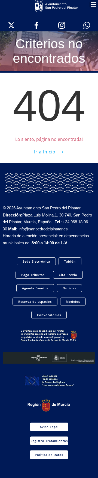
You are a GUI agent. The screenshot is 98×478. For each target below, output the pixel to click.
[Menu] (93, 4)
